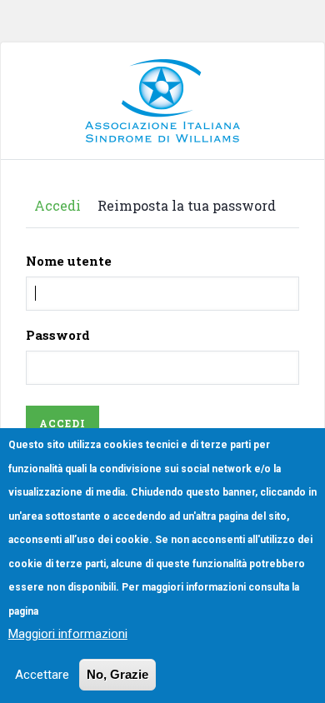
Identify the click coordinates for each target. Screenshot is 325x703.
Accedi (57, 205)
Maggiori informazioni (68, 633)
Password (58, 335)
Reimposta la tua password (187, 205)
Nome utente (69, 260)
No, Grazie (117, 674)
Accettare (42, 674)
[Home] (162, 70)
